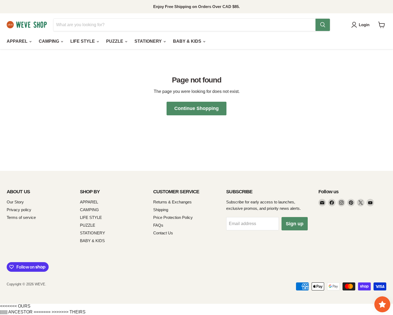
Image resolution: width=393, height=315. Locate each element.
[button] (361, 25)
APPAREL (18, 41)
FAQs (158, 225)
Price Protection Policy (173, 217)
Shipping (160, 209)
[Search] (322, 25)
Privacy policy (19, 209)
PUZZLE (115, 41)
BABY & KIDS (187, 41)
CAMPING (49, 41)
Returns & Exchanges (172, 202)
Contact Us (163, 233)
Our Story (15, 202)
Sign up (294, 223)
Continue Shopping (196, 108)
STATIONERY (148, 41)
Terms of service (21, 217)
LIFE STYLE (83, 41)
